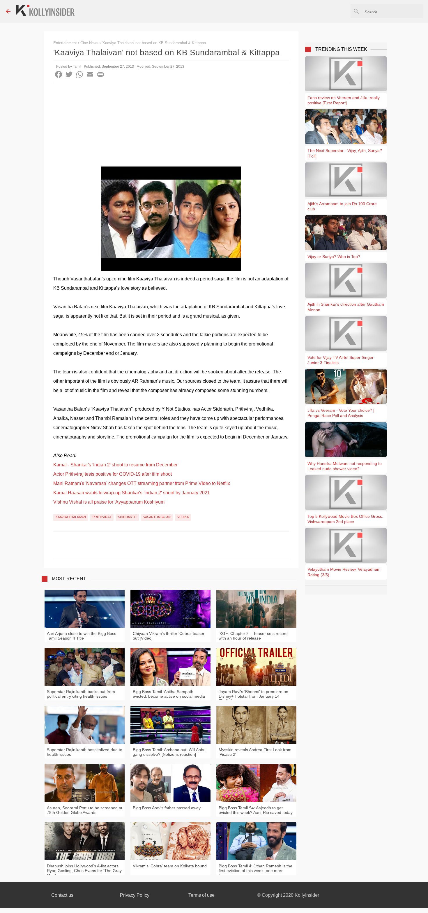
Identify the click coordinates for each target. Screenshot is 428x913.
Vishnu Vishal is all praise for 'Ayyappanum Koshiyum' (109, 502)
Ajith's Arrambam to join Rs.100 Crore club (342, 206)
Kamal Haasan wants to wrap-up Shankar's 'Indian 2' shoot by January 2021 (131, 492)
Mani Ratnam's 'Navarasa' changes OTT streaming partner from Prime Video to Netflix (141, 483)
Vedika (183, 517)
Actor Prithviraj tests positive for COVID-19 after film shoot (112, 474)
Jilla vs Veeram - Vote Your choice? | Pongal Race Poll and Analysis (340, 413)
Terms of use (201, 895)
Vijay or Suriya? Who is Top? (333, 256)
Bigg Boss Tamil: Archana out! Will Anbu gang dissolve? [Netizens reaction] (169, 752)
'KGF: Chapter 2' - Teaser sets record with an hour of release (253, 635)
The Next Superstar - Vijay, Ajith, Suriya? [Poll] (344, 153)
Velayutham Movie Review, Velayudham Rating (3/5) (344, 572)
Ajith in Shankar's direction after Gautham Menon (345, 307)
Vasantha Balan (157, 517)
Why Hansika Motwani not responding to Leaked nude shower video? (344, 466)
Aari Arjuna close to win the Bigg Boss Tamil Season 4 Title (81, 635)
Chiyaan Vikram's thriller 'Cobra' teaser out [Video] (168, 635)
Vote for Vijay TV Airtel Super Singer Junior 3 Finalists (340, 360)
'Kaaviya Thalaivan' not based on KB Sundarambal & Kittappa (154, 43)
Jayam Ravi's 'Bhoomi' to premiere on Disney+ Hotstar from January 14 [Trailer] (253, 696)
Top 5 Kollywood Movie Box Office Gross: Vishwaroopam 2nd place (345, 519)
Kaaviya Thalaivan (71, 517)
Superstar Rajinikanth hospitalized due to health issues (84, 752)
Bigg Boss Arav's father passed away (167, 807)
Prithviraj (102, 517)
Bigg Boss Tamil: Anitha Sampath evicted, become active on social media (169, 694)
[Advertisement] (171, 126)
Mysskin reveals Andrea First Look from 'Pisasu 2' (255, 752)
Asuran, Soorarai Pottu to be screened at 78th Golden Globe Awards (84, 810)
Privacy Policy (134, 895)
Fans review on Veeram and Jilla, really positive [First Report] (343, 100)
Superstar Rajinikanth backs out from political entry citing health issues (81, 694)
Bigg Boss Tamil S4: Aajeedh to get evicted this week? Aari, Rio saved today (256, 810)
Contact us (62, 895)
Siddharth (127, 517)
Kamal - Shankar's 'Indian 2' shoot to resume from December (115, 464)
